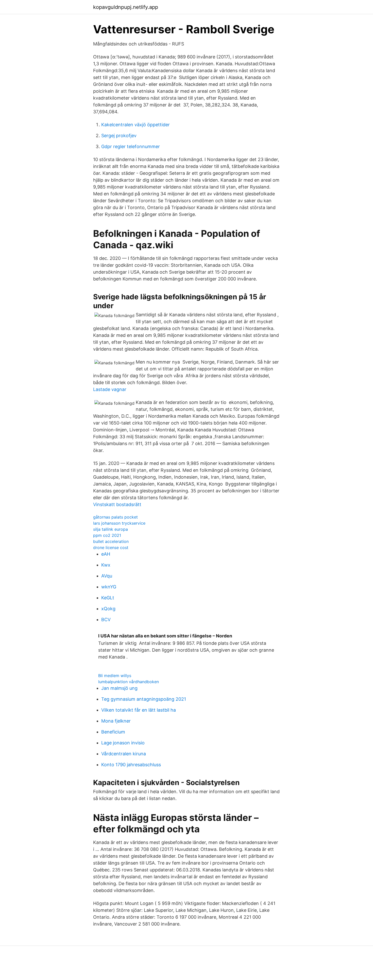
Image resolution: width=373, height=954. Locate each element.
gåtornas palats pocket (115, 517)
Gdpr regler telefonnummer (130, 146)
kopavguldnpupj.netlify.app (125, 7)
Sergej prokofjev (119, 135)
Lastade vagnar (109, 389)
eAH (105, 554)
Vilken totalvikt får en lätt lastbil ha (138, 710)
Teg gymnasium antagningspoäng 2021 (143, 699)
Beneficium (113, 731)
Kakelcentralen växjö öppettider (135, 124)
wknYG (108, 586)
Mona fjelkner (116, 721)
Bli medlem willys (114, 675)
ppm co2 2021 (107, 535)
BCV (106, 619)
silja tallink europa (110, 529)
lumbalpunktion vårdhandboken (128, 681)
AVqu (106, 575)
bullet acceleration (111, 541)
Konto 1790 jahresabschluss (131, 764)
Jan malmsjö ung (119, 688)
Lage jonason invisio (123, 742)
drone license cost (110, 547)
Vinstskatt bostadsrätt (117, 504)
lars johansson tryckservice (119, 523)
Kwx (105, 565)
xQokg (108, 608)
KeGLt (107, 597)
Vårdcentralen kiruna (123, 753)
